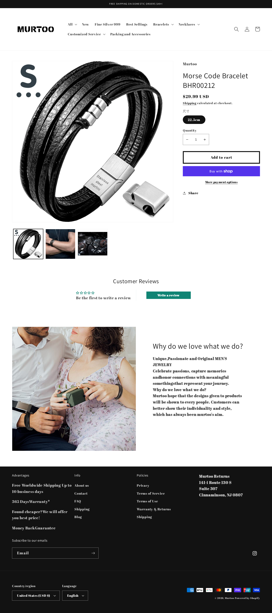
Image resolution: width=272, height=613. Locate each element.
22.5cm (194, 119)
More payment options (221, 182)
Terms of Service (151, 493)
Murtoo (229, 598)
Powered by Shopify (247, 598)
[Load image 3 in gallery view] (93, 244)
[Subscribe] (93, 553)
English (72, 595)
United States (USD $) (33, 595)
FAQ (77, 501)
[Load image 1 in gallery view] (28, 244)
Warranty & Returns (154, 509)
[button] (72, 24)
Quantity (190, 130)
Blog (78, 517)
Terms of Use (147, 501)
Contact (81, 493)
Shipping (189, 103)
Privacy (143, 485)
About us (81, 485)
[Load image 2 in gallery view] (60, 244)
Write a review (168, 295)
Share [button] (193, 193)
